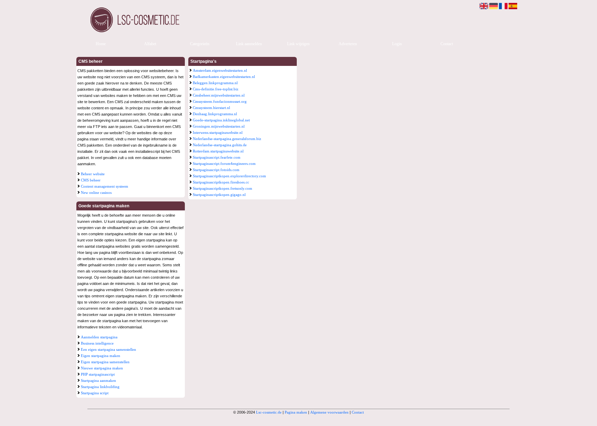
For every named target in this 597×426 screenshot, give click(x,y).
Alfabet (150, 43)
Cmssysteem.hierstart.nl (211, 108)
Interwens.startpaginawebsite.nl (218, 132)
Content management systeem (104, 186)
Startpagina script (94, 393)
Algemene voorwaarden (329, 412)
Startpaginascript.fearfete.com (216, 157)
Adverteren (348, 43)
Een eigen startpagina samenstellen (108, 349)
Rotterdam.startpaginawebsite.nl (218, 151)
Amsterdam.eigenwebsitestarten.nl (220, 70)
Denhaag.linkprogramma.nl (215, 114)
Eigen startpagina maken (100, 356)
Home (101, 43)
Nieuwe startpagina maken (102, 368)
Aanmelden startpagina (99, 337)
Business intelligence (97, 343)
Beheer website (93, 174)
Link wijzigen (298, 43)
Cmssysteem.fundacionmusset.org (220, 101)
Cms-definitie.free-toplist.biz (215, 89)
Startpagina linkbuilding (100, 387)
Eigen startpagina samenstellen (105, 362)
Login (397, 43)
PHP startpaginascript (98, 374)
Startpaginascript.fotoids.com (216, 170)
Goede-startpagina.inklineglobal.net (221, 120)
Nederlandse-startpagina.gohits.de (220, 145)
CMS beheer (91, 180)
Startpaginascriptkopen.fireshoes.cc (221, 182)
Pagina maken (296, 412)
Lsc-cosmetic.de (269, 412)
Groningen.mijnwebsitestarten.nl (219, 126)
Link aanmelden (249, 43)
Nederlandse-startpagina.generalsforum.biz (227, 139)
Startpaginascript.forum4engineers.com (224, 163)
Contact (446, 43)
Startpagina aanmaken (98, 380)
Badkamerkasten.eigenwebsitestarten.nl (224, 77)
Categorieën (199, 43)
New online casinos (96, 192)
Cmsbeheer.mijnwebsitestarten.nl (219, 95)
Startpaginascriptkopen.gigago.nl (219, 194)
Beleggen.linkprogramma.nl (215, 83)
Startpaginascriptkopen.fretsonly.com (222, 188)
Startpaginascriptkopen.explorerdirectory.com (229, 176)
